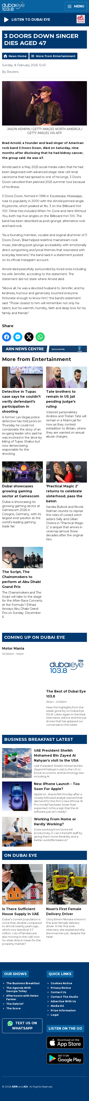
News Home (17, 56)
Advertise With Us (63, 1001)
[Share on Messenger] (17, 336)
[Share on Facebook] (6, 336)
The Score (13, 1008)
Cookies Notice (61, 983)
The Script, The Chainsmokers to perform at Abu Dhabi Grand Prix (21, 579)
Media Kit (57, 1005)
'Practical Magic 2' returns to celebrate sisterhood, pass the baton (64, 493)
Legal (55, 1014)
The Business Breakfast (23, 983)
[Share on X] (29, 336)
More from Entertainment (55, 56)
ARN (15, 1086)
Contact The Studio (64, 996)
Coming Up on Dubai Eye (34, 637)
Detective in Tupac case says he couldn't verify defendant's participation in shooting (21, 401)
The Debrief (14, 1003)
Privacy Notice (61, 987)
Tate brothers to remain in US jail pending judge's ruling (61, 399)
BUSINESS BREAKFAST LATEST (38, 739)
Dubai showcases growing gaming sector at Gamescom (20, 491)
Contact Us (58, 992)
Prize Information (63, 1010)
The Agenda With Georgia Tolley (18, 989)
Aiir (25, 1086)
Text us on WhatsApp (24, 1025)
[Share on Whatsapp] (40, 336)
